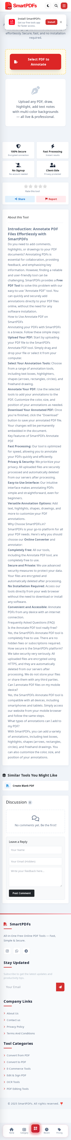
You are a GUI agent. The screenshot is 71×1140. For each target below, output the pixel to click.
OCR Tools (13, 1082)
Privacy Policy (15, 1026)
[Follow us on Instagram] (7, 951)
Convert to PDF (16, 1062)
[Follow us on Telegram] (26, 951)
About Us (12, 1013)
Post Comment (22, 893)
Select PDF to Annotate (38, 61)
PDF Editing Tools (18, 1088)
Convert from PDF (18, 1055)
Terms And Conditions (21, 1033)
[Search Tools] (56, 6)
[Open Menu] (64, 6)
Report (53, 199)
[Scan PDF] (35, 1128)
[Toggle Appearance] (48, 6)
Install (51, 22)
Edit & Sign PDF (16, 1075)
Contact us (13, 1020)
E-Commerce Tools (19, 1068)
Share (21, 199)
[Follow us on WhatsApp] (16, 951)
